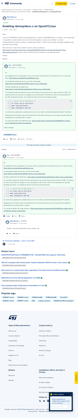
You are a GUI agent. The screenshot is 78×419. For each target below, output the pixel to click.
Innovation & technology (16, 345)
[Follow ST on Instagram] (48, 401)
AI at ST (41, 355)
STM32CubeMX (37, 297)
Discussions (27, 9)
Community (42, 340)
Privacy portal (32, 411)
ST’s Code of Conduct (46, 387)
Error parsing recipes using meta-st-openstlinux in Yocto (23, 285)
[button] (2, 4)
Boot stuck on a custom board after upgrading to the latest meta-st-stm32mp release (33, 270)
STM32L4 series (8, 301)
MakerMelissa (12, 17)
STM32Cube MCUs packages (63, 301)
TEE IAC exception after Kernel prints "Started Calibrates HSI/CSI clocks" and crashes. (34, 262)
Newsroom (42, 345)
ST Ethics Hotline (44, 382)
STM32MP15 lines (10, 134)
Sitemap (11, 380)
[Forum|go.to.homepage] (13, 4)
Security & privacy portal (47, 392)
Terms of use (40, 409)
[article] (39, 186)
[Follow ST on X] (40, 401)
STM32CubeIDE (51, 297)
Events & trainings (45, 350)
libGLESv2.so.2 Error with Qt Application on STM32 (20, 278)
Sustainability (13, 340)
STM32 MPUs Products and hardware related (16, 11)
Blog (10, 360)
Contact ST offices (45, 331)
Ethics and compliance (46, 377)
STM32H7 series (8, 297)
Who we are (12, 331)
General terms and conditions (18, 365)
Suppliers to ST (13, 355)
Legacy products (44, 301)
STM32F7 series (22, 301)
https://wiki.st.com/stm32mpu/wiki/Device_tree (24, 78)
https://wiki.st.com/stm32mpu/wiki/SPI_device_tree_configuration (26, 83)
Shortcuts (12, 375)
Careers (11, 350)
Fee (10, 65)
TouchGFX (63, 297)
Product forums (38, 9)
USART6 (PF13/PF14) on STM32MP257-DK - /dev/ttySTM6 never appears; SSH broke (33, 255)
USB (33, 301)
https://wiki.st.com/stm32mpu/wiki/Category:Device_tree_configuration (28, 89)
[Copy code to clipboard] (70, 101)
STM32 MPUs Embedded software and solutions (15, 273)
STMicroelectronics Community (11, 9)
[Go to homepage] (15, 319)
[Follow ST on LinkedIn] (44, 401)
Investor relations (14, 336)
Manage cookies (44, 411)
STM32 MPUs (48, 9)
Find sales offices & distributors (49, 336)
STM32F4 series (23, 297)
